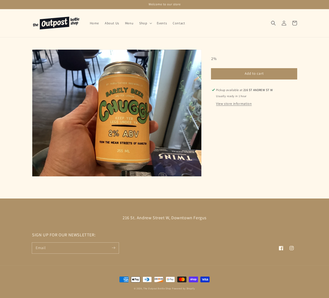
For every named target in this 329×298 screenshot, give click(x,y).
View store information (234, 103)
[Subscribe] (113, 248)
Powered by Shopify (183, 288)
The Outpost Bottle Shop (157, 288)
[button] (273, 23)
